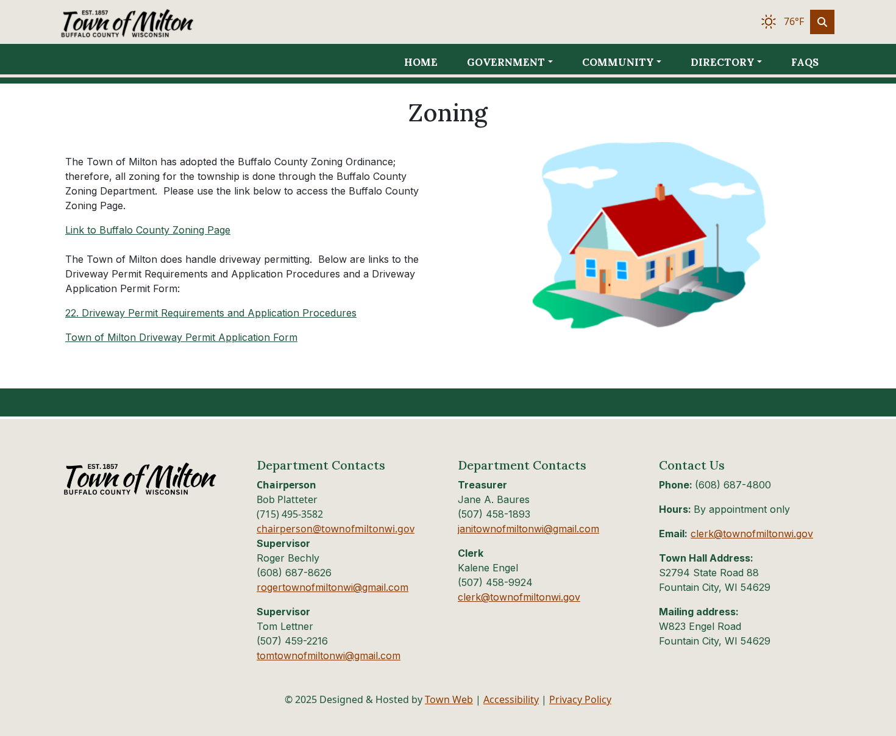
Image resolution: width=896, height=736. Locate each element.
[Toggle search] (822, 22)
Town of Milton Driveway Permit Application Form (181, 337)
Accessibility (511, 699)
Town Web (449, 699)
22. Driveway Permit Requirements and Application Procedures (211, 313)
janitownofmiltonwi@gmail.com (528, 529)
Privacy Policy (580, 699)
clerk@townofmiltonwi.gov (519, 597)
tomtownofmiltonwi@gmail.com (328, 655)
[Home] (144, 22)
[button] (519, 62)
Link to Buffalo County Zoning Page (147, 230)
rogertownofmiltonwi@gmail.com (332, 587)
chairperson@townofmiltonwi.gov (335, 528)
